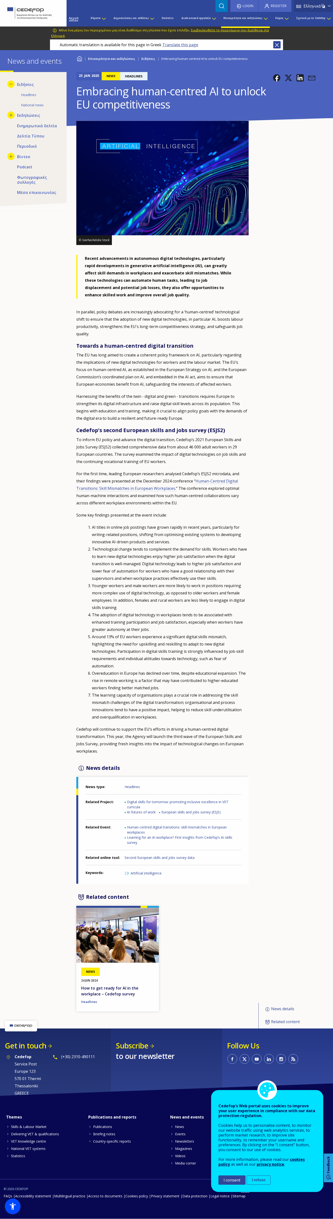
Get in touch (25, 1046)
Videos (180, 1156)
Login (248, 5)
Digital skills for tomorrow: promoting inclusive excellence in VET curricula (177, 804)
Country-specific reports (112, 1141)
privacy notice (270, 1164)
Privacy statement (165, 1196)
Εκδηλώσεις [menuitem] (28, 115)
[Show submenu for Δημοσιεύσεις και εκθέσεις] (151, 19)
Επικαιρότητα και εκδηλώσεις (111, 58)
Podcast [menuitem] (24, 167)
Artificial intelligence (146, 873)
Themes (14, 1117)
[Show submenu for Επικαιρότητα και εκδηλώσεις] (265, 19)
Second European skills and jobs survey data (160, 857)
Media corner (185, 1163)
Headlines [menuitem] (28, 94)
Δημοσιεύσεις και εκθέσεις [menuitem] (131, 18)
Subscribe (132, 1046)
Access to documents (105, 1196)
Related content (285, 1021)
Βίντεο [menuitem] (23, 156)
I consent (232, 1180)
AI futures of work (141, 812)
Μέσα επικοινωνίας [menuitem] (36, 192)
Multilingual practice (69, 1196)
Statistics (18, 1156)
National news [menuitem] (32, 105)
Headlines (132, 786)
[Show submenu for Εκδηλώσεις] (11, 115)
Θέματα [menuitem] (95, 18)
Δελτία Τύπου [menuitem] (30, 136)
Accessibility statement (33, 1196)
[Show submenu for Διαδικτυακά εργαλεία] (213, 19)
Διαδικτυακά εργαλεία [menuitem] (196, 18)
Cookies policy (136, 1196)
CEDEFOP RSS (293, 1059)
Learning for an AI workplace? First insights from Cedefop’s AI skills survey (179, 840)
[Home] (29, 13)
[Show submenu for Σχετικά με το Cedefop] (328, 19)
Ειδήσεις (148, 58)
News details (282, 1009)
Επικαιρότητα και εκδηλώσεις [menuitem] (243, 18)
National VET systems (28, 1148)
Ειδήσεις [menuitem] (25, 84)
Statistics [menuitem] (168, 18)
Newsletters (184, 1141)
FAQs (8, 1196)
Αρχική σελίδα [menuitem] (73, 19)
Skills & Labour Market (29, 1126)
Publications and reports (112, 1117)
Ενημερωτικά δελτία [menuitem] (37, 125)
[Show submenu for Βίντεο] (11, 156)
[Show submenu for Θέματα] (103, 19)
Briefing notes (104, 1134)
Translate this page (180, 44)
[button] (277, 78)
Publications (102, 1126)
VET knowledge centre (28, 1141)
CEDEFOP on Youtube (257, 1059)
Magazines (183, 1148)
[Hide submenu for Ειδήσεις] (11, 84)
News (179, 1126)
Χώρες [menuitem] (279, 18)
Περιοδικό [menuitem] (27, 146)
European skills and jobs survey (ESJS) (191, 812)
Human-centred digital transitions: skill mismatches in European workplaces (177, 830)
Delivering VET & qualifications (35, 1134)
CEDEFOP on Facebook (232, 1059)
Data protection (194, 1196)
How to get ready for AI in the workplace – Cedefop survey (109, 991)
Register (278, 5)
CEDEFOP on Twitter (244, 1059)
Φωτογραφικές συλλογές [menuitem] (32, 180)
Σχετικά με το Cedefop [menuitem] (310, 18)
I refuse (258, 1180)
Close (277, 44)
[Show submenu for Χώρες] (286, 19)
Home (79, 58)
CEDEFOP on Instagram (281, 1059)
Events (180, 1134)
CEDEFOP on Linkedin (269, 1059)
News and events (187, 1117)
